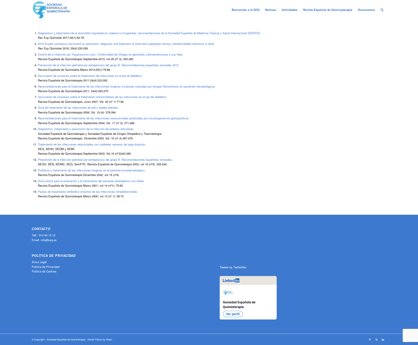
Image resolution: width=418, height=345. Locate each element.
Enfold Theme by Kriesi (100, 339)
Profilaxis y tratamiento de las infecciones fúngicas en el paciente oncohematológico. (91, 170)
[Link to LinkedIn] (383, 339)
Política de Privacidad (45, 267)
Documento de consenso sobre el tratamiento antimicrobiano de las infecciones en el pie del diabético (102, 97)
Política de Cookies (44, 271)
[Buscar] (382, 10)
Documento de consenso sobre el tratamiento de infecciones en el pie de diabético (90, 76)
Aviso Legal (39, 262)
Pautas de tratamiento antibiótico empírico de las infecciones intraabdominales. (88, 191)
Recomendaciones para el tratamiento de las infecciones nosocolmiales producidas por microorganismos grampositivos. (113, 118)
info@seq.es (49, 240)
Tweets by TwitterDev (233, 267)
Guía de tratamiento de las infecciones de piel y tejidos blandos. (78, 107)
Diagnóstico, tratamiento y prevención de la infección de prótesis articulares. (86, 129)
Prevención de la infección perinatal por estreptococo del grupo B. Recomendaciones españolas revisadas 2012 (108, 65)
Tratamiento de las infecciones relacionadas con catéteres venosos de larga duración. (92, 144)
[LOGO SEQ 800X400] (51, 10)
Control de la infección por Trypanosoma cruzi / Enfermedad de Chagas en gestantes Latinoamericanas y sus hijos (110, 54)
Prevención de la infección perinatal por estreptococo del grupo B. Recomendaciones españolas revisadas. (105, 159)
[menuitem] (245, 10)
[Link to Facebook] (370, 339)
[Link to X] (376, 339)
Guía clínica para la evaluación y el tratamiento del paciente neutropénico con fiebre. (91, 181)
